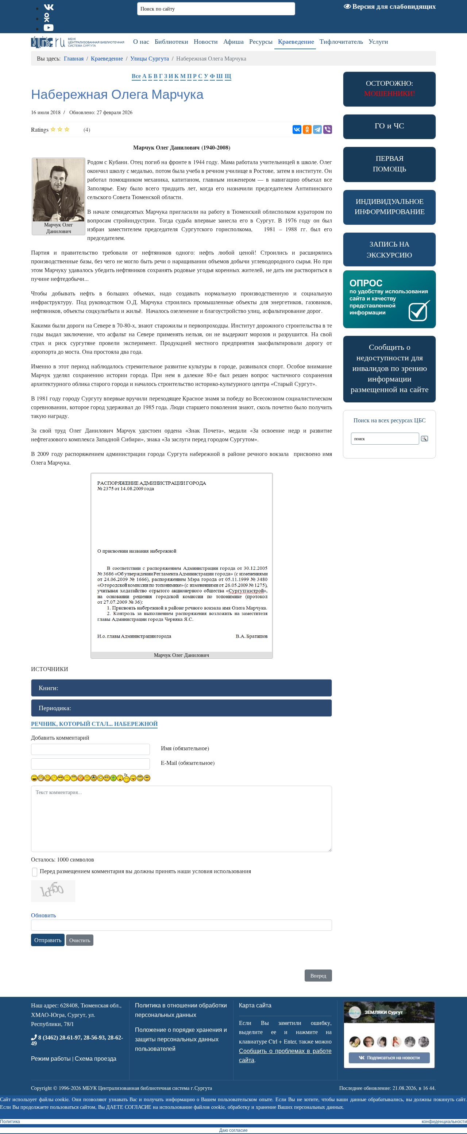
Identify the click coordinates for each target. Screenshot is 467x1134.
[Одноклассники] (307, 129)
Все (136, 75)
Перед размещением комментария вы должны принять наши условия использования (145, 871)
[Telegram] (317, 129)
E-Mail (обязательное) (188, 762)
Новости (206, 41)
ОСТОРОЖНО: (389, 88)
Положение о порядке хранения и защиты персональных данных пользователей (181, 1039)
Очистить (79, 940)
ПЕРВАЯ (389, 163)
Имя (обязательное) (185, 748)
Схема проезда (95, 1058)
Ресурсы (261, 41)
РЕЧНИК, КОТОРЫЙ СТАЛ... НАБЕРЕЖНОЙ (94, 723)
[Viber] (327, 129)
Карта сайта (255, 1005)
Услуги (378, 41)
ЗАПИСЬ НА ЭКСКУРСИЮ (389, 249)
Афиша (233, 41)
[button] (181, 688)
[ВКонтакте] (297, 129)
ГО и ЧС (389, 125)
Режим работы (51, 1058)
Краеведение (296, 41)
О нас (141, 41)
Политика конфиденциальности (233, 1121)
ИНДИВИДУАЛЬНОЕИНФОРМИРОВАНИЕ (390, 206)
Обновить (43, 915)
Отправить (47, 940)
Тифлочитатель (341, 41)
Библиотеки (171, 41)
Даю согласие (233, 1130)
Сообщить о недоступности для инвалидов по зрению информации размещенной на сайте (390, 367)
